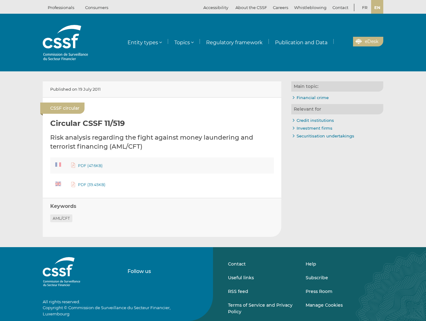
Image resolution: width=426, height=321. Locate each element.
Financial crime (313, 97)
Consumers (96, 7)
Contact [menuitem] (340, 7)
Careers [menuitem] (280, 7)
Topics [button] (182, 43)
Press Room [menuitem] (319, 291)
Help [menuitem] (311, 264)
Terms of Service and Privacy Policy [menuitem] (260, 308)
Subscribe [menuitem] (317, 277)
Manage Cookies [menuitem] (324, 305)
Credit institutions (315, 120)
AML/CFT (61, 218)
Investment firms (314, 128)
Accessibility (215, 7)
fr (364, 7)
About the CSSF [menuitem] (251, 7)
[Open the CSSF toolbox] (346, 41)
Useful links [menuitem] (241, 277)
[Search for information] (338, 41)
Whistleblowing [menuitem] (310, 7)
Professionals (61, 7)
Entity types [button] (143, 43)
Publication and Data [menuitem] (301, 43)
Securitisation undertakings (325, 135)
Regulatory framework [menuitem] (234, 43)
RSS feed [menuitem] (238, 291)
